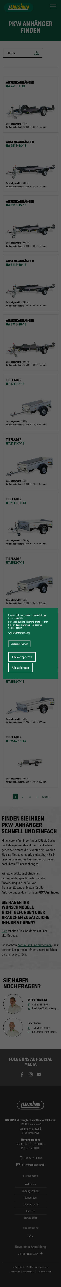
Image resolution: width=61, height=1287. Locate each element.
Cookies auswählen (19, 643)
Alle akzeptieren (22, 657)
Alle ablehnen (20, 667)
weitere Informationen (19, 632)
